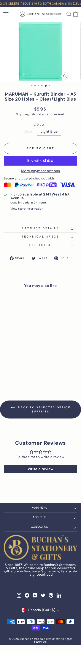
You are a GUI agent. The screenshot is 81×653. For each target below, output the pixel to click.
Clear (27, 131)
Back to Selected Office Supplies (43, 409)
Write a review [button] (41, 469)
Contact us (40, 245)
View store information (26, 208)
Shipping (22, 114)
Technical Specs (40, 236)
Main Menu (39, 508)
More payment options (40, 171)
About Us (39, 517)
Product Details (40, 228)
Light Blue (49, 131)
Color (40, 124)
